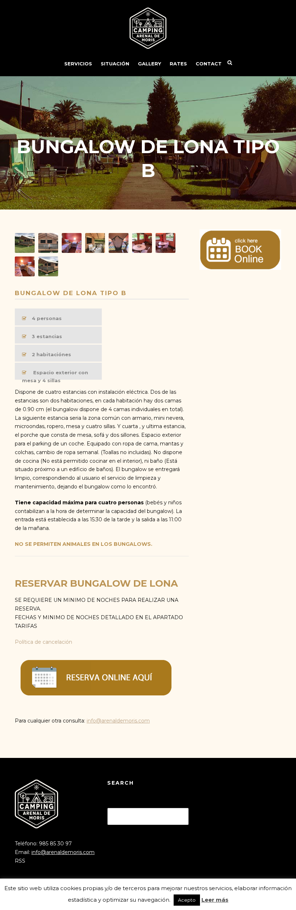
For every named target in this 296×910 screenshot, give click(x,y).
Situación (115, 63)
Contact (209, 63)
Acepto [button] (187, 900)
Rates (178, 63)
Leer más (214, 899)
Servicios (78, 63)
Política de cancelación (43, 642)
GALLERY (149, 63)
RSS (20, 861)
